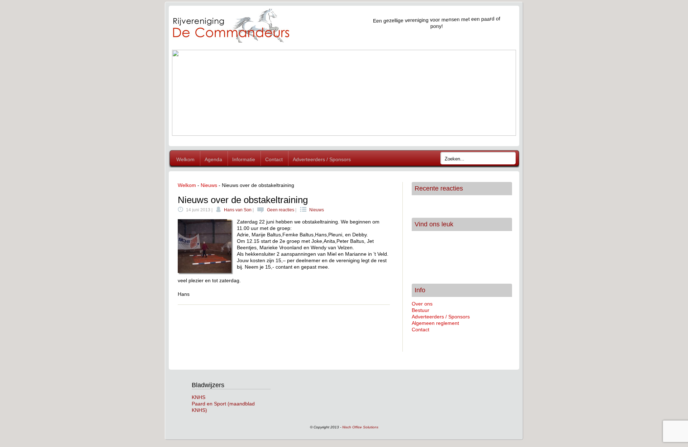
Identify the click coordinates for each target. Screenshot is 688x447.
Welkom (185, 159)
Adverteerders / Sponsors (322, 159)
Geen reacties (280, 209)
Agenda (213, 159)
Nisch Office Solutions (360, 427)
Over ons (422, 304)
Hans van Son (238, 209)
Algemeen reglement (435, 323)
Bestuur (420, 310)
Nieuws (209, 185)
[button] (183, 92)
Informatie (243, 159)
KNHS (198, 397)
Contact (274, 159)
